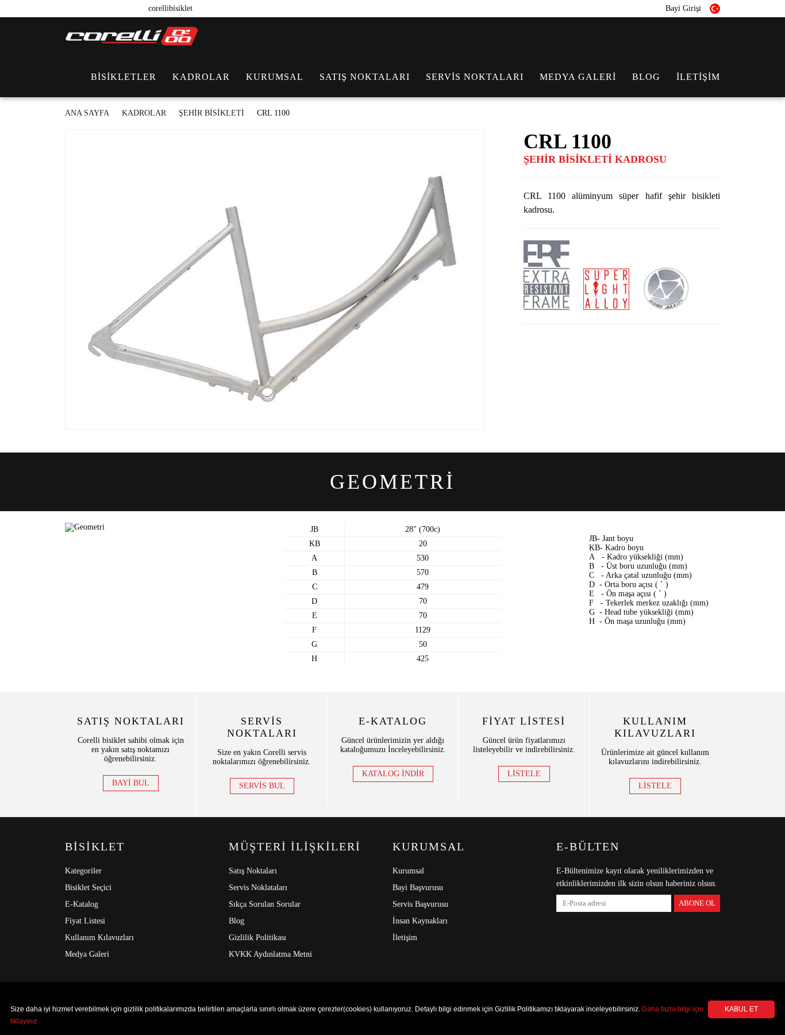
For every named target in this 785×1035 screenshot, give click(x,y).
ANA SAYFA (87, 113)
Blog (236, 921)
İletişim (404, 937)
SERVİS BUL (262, 785)
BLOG (646, 77)
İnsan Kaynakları (420, 921)
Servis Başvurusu (420, 904)
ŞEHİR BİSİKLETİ (211, 113)
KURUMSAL (274, 77)
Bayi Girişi (682, 8)
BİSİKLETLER (123, 77)
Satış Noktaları (253, 871)
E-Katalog (81, 904)
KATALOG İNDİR (393, 773)
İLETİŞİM (698, 77)
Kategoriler (83, 871)
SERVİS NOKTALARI (475, 77)
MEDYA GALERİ (578, 77)
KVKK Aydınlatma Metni (270, 954)
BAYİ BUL (130, 783)
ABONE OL (697, 903)
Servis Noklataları (258, 887)
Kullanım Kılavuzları (99, 937)
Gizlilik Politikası (257, 937)
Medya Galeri (87, 954)
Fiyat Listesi (85, 921)
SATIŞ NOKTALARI (365, 77)
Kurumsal (408, 871)
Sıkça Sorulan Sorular (265, 904)
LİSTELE (524, 773)
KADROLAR (201, 77)
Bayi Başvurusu (417, 887)
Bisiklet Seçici (88, 887)
